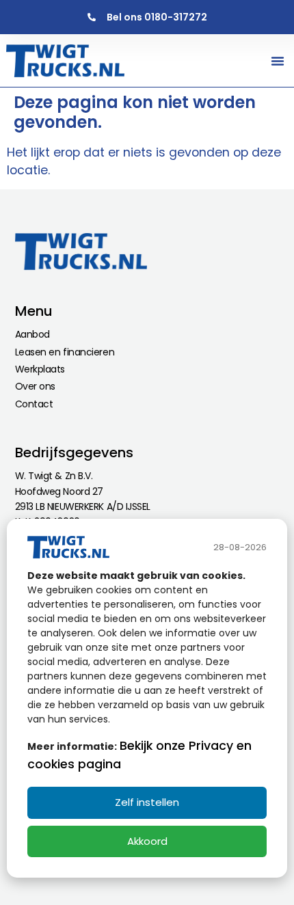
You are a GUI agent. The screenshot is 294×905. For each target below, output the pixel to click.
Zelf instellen (147, 802)
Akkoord (147, 841)
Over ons (35, 386)
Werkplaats (40, 369)
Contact (34, 404)
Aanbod (32, 334)
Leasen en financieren (65, 352)
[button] (277, 61)
